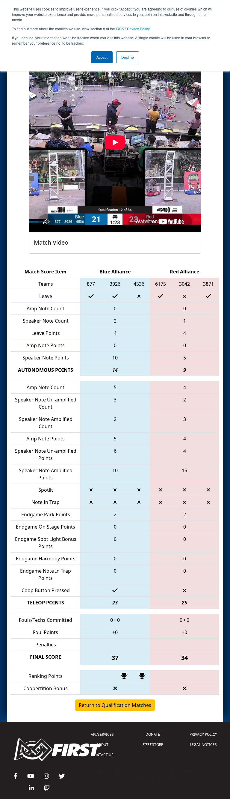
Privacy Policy (132, 28)
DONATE (153, 734)
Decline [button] (127, 57)
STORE (153, 744)
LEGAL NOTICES (203, 744)
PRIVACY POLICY (203, 734)
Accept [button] (102, 57)
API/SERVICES (102, 734)
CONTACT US (102, 754)
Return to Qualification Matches (115, 705)
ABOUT (102, 744)
